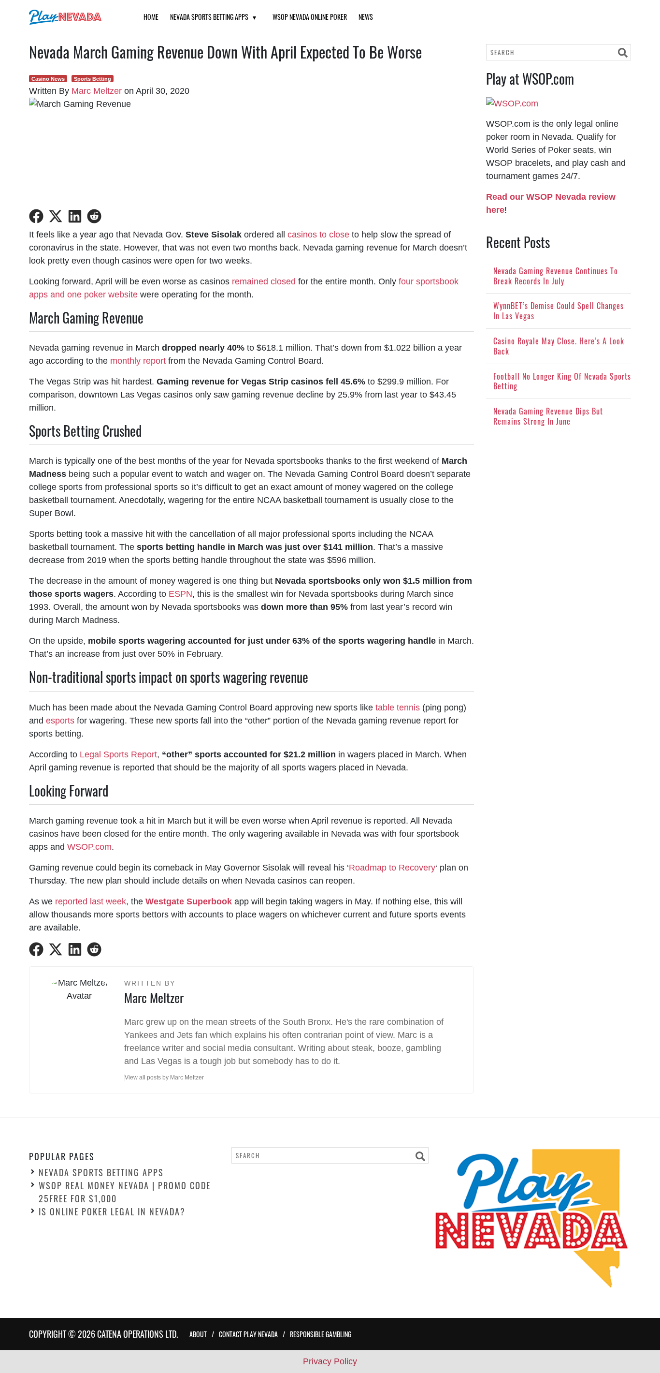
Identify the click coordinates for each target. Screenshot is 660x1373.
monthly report (138, 361)
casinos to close (318, 234)
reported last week (90, 901)
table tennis (397, 707)
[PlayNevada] (74, 17)
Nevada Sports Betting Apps (209, 17)
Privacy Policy (330, 1361)
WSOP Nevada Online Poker (310, 17)
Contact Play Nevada (248, 1334)
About (198, 1334)
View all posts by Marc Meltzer (164, 1077)
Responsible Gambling (320, 1334)
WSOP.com (89, 847)
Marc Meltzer (97, 91)
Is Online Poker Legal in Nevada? (112, 1211)
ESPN (180, 594)
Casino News (48, 79)
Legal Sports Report (118, 754)
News (366, 17)
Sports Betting (92, 79)
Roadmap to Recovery (392, 867)
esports (60, 720)
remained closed (264, 281)
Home (150, 17)
